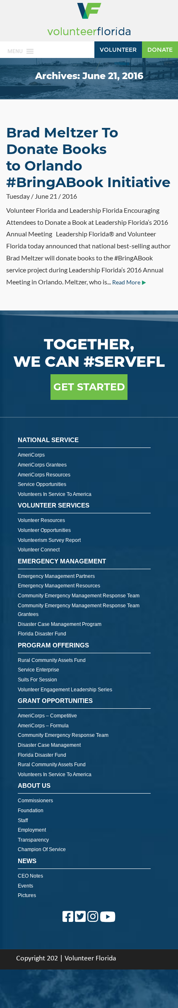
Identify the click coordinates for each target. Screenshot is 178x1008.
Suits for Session (37, 680)
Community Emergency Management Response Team (79, 596)
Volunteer (118, 49)
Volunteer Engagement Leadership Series (65, 690)
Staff (23, 820)
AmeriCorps (31, 455)
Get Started (89, 387)
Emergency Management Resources (59, 586)
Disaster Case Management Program (59, 624)
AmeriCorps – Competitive (47, 716)
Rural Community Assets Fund (52, 660)
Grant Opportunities (55, 700)
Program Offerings (53, 645)
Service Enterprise (38, 670)
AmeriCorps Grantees (42, 465)
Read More (126, 282)
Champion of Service (42, 849)
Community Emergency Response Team (63, 735)
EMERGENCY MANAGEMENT (62, 561)
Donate (160, 49)
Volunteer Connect (39, 550)
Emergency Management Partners (56, 576)
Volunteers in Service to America (54, 494)
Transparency (33, 840)
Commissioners (35, 801)
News (27, 860)
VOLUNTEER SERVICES (53, 505)
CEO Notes (30, 876)
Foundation (30, 810)
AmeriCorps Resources (44, 475)
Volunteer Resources (41, 520)
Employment (32, 830)
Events (25, 886)
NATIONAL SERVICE (48, 439)
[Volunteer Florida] (89, 35)
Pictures (27, 895)
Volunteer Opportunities (44, 530)
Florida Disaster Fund (42, 634)
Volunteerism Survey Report (49, 540)
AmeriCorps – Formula (43, 726)
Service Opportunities (42, 484)
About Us (34, 785)
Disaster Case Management (49, 745)
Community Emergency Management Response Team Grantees (79, 610)
